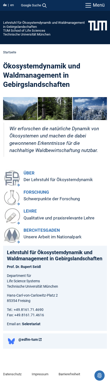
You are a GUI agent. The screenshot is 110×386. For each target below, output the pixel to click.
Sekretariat (31, 324)
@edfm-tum (28, 339)
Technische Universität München (26, 34)
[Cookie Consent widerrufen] (99, 375)
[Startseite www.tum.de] (97, 25)
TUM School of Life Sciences (24, 30)
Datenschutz (12, 374)
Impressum (40, 374)
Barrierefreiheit (69, 374)
